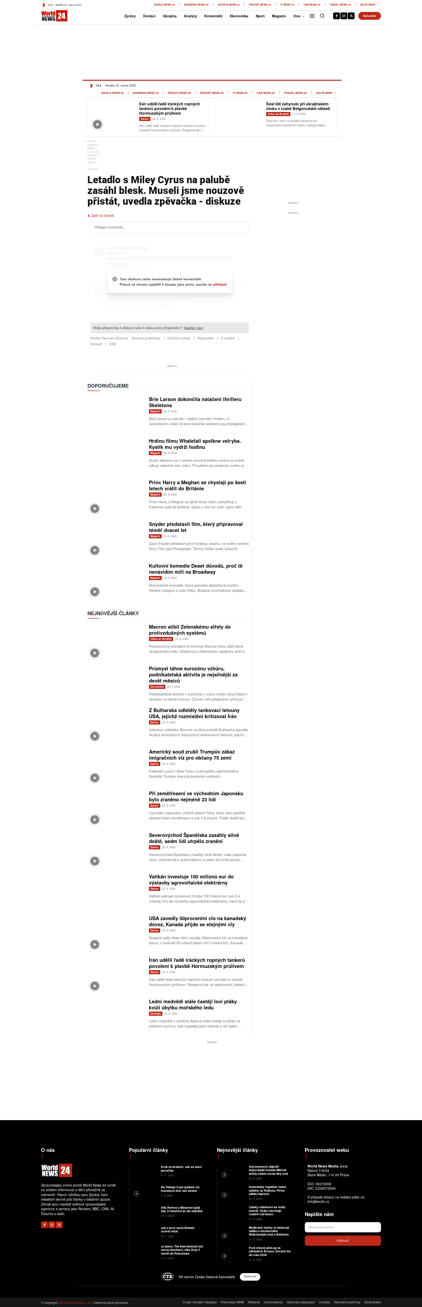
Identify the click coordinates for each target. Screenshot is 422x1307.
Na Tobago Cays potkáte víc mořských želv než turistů (180, 1189)
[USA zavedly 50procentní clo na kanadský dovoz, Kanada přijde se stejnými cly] (115, 933)
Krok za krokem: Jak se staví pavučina (181, 1168)
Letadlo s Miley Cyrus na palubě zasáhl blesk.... (93, 153)
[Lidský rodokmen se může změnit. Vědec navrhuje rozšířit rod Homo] (232, 1212)
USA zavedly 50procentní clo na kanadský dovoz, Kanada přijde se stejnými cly (197, 921)
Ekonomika (157, 686)
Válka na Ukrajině (278, 114)
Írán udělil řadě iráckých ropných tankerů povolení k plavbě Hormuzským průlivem (169, 108)
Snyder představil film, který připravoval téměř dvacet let (196, 526)
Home (91, 141)
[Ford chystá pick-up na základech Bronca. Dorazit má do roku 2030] (232, 1253)
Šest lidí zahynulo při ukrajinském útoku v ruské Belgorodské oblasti (298, 106)
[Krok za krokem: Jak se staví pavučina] (144, 1170)
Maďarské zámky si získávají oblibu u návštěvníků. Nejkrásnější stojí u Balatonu (269, 1231)
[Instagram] (343, 15)
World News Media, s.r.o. (75, 1302)
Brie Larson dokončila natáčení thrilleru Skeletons (195, 402)
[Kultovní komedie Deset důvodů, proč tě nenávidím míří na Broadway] (115, 581)
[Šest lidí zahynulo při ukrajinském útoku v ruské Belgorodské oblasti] (240, 116)
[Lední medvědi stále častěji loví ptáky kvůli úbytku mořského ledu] (115, 1016)
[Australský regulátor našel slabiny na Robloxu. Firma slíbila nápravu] (232, 1192)
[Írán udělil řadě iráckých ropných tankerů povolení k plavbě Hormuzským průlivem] (113, 116)
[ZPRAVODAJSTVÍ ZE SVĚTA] (49, 16)
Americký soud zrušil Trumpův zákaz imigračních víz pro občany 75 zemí (192, 754)
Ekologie (155, 1013)
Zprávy (145, 119)
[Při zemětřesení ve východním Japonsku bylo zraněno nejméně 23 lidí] (115, 808)
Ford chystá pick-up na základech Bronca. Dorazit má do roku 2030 (270, 1251)
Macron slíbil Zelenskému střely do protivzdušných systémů (190, 629)
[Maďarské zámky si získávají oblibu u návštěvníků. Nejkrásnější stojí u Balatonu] (232, 1233)
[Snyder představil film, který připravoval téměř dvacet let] (115, 539)
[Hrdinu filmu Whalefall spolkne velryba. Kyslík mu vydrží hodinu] (115, 456)
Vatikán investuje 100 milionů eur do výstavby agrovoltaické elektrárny (191, 879)
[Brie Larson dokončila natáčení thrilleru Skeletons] (115, 414)
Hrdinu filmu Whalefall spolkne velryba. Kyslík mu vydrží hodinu (195, 443)
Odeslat (343, 1240)
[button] (322, 15)
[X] (351, 15)
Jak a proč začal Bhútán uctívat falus (177, 1229)
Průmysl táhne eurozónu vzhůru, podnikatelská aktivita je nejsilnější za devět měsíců (193, 674)
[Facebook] (336, 15)
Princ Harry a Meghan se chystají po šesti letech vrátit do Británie (197, 485)
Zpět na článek (102, 215)
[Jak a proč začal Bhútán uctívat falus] (144, 1231)
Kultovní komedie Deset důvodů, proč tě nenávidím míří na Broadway (196, 568)
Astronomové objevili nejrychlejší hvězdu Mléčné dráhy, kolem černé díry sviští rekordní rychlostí (269, 1171)
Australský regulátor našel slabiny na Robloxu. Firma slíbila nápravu (267, 1190)
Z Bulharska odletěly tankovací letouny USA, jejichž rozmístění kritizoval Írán (194, 713)
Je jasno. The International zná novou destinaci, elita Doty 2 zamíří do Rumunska (182, 1250)
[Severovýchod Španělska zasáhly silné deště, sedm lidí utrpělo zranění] (115, 850)
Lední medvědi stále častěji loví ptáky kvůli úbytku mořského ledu (193, 1004)
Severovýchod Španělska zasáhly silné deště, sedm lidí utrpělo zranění (194, 838)
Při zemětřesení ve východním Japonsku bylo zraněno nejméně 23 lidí (196, 796)
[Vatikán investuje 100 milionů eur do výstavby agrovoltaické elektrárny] (115, 891)
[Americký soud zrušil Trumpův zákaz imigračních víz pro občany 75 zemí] (115, 766)
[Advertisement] (293, 252)
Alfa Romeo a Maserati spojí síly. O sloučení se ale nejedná (182, 1209)
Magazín (155, 411)
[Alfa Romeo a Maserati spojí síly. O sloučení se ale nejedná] (144, 1211)
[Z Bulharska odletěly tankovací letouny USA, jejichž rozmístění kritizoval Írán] (115, 725)
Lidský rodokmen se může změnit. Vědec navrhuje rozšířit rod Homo (267, 1210)
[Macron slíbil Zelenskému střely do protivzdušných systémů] (115, 641)
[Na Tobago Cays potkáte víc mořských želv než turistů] (144, 1190)
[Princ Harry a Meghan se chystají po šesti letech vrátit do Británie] (115, 497)
